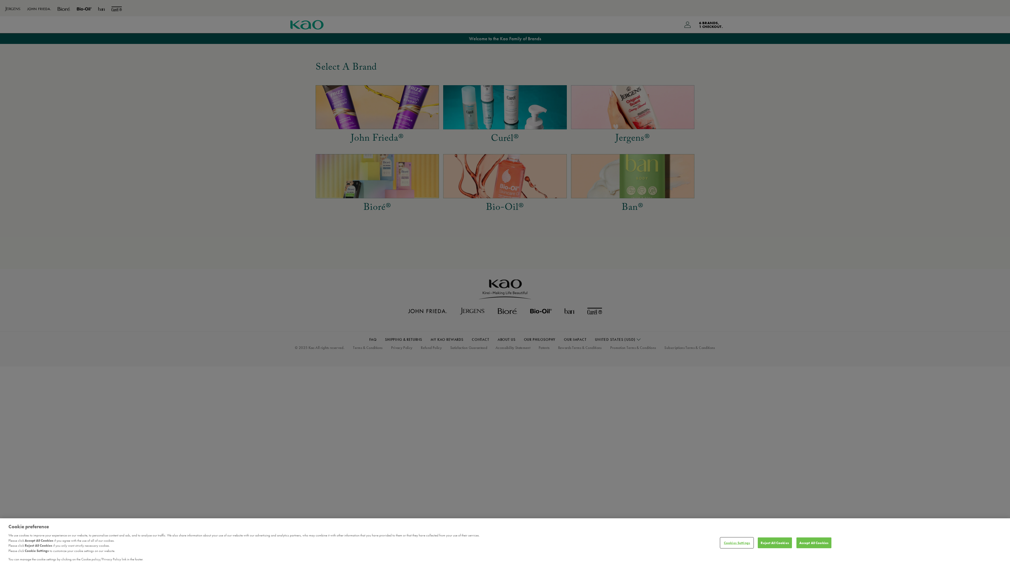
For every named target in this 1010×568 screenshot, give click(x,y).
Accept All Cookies (814, 543)
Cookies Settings (737, 543)
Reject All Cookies (775, 543)
